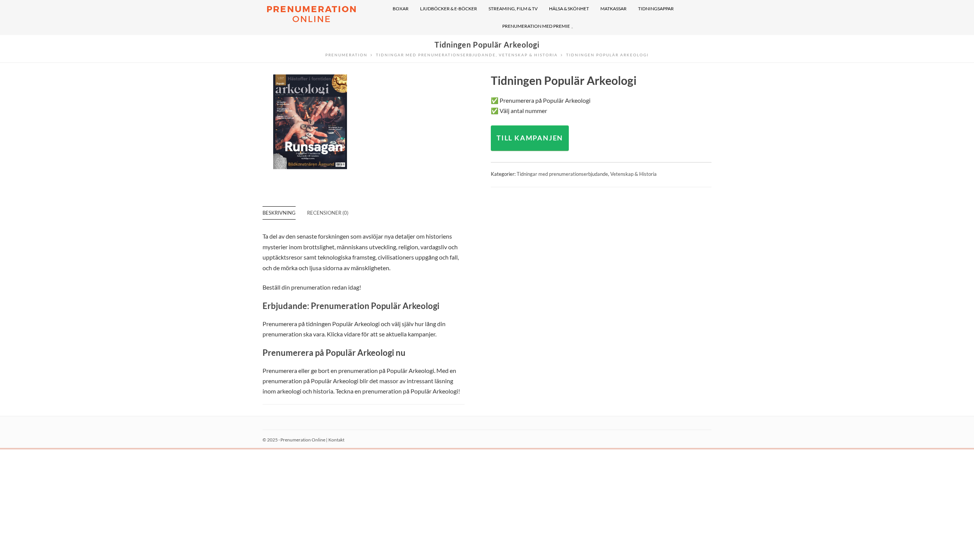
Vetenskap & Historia (633, 174)
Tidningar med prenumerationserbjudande (562, 174)
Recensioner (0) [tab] (328, 213)
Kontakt (336, 440)
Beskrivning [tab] (279, 213)
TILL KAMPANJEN (530, 138)
